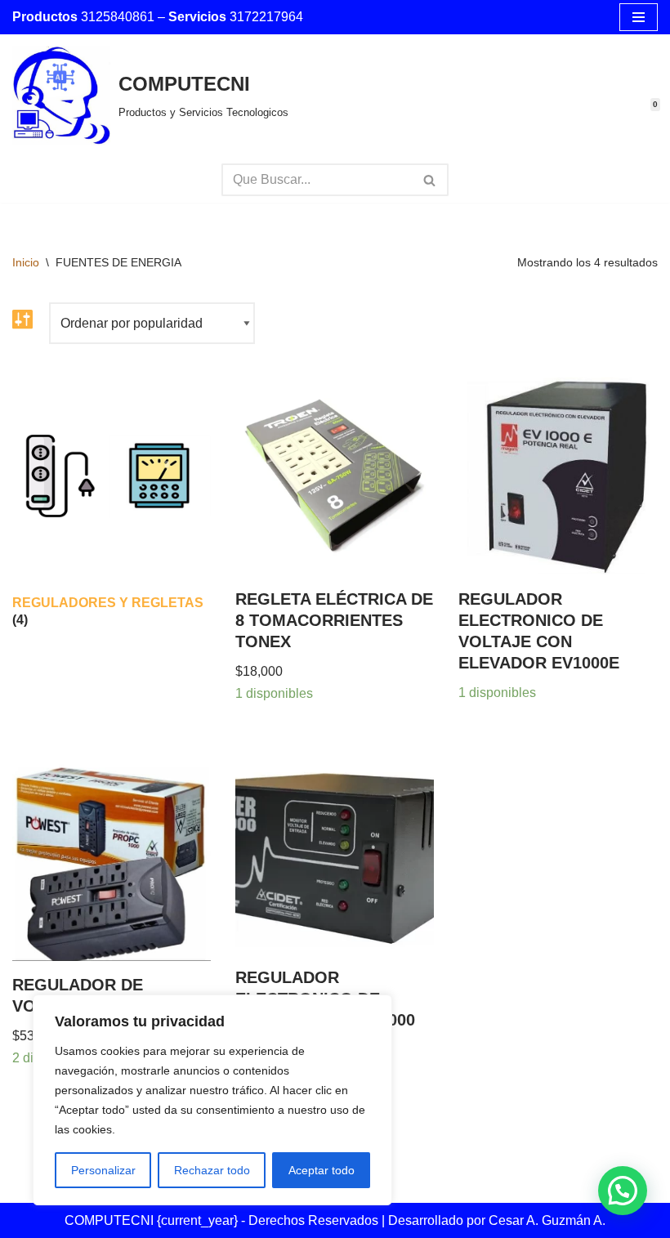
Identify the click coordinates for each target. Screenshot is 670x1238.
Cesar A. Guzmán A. (547, 1220)
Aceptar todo (321, 1170)
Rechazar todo (212, 1170)
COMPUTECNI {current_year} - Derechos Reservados (223, 1220)
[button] (622, 1190)
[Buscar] (430, 179)
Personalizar (103, 1170)
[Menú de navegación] (638, 17)
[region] (212, 1099)
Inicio (25, 262)
